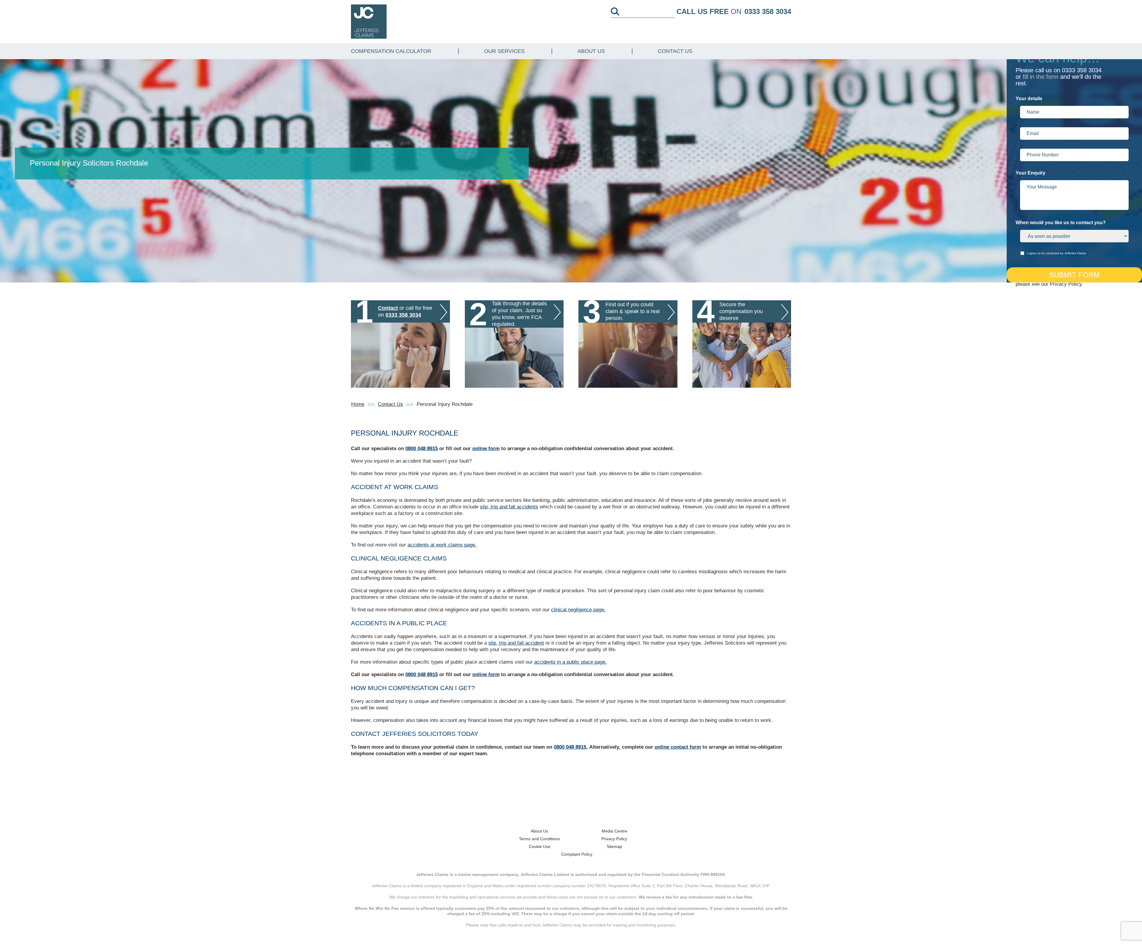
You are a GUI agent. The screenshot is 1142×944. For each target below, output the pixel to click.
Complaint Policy (576, 854)
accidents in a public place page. (570, 662)
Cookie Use (539, 846)
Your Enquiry (1030, 172)
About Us (591, 51)
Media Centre (614, 831)
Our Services (504, 51)
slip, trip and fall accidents (509, 507)
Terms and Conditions (539, 838)
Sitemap (614, 846)
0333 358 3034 (767, 11)
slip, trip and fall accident (516, 643)
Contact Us (675, 51)
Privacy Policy (614, 838)
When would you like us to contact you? (1061, 222)
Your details (1029, 98)
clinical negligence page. (578, 609)
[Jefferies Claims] (369, 21)
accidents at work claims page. (441, 545)
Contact (388, 308)
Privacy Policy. (1066, 284)
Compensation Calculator (391, 51)
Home (357, 404)
